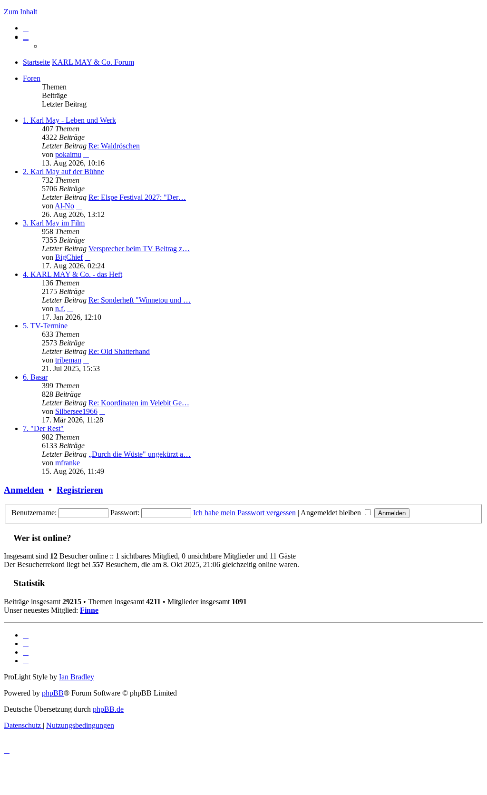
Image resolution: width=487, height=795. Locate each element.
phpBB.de (108, 709)
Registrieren (80, 490)
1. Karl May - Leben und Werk (69, 120)
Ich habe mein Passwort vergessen (244, 513)
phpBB (53, 693)
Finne (89, 610)
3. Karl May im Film (54, 223)
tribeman (68, 360)
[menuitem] (26, 28)
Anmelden (24, 490)
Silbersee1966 (76, 411)
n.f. (60, 308)
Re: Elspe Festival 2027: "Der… (137, 197)
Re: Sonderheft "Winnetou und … (139, 300)
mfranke (67, 463)
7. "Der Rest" (43, 428)
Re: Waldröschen (114, 146)
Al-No (64, 206)
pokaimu (68, 154)
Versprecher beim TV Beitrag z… (139, 249)
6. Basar (35, 377)
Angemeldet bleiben (332, 513)
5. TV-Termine (45, 326)
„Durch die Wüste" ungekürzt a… (139, 454)
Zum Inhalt (20, 12)
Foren (31, 78)
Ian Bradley (76, 677)
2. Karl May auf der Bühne (63, 171)
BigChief (69, 257)
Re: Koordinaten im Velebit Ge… (138, 403)
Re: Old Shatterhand (119, 351)
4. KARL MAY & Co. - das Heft (72, 274)
